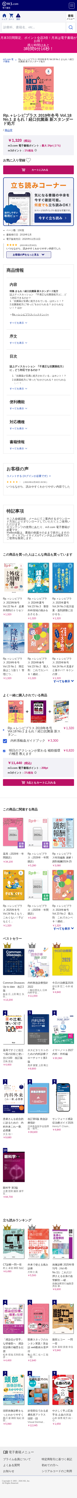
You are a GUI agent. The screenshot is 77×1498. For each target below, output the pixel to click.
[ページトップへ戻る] (71, 1492)
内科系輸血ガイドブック (27, 740)
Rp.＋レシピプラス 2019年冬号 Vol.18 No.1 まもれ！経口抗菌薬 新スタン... (34, 731)
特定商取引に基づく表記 (57, 1459)
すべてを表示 (62, 681)
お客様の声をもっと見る (26, 254)
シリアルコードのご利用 (57, 1471)
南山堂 (8, 130)
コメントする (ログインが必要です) (27, 475)
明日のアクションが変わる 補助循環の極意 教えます (34, 752)
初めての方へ (50, 1465)
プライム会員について (17, 1459)
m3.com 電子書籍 (8, 60)
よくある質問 (11, 1465)
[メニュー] (72, 6)
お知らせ (8, 1471)
